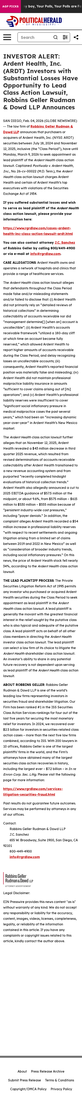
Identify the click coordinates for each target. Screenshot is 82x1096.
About (22, 1071)
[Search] (55, 37)
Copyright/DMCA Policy (28, 1089)
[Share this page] (76, 37)
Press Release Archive (47, 1071)
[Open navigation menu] (7, 37)
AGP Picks (10, 6)
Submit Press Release (24, 1080)
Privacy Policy (61, 1089)
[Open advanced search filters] (65, 37)
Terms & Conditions (59, 1080)
